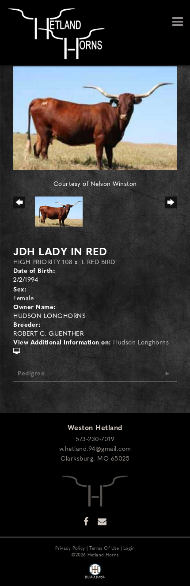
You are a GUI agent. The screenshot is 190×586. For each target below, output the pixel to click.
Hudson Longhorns (141, 341)
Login (129, 547)
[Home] (95, 489)
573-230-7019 (95, 438)
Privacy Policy (70, 547)
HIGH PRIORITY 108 (43, 261)
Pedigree (31, 372)
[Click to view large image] (95, 117)
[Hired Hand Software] (95, 571)
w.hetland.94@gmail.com (95, 448)
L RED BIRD (98, 261)
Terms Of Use (104, 547)
